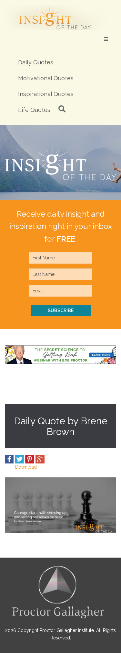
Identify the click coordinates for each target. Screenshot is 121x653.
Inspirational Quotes (46, 94)
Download (26, 467)
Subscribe (61, 310)
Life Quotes (34, 109)
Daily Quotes (35, 62)
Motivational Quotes (46, 78)
